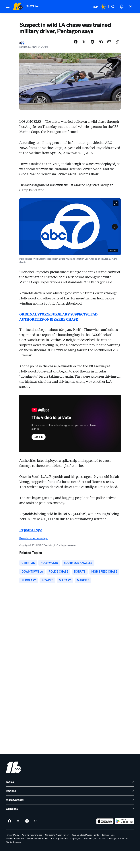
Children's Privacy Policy (57, 835)
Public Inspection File (37, 838)
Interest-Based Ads (15, 838)
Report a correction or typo (33, 538)
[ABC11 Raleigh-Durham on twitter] (18, 821)
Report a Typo (30, 529)
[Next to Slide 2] (115, 227)
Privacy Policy (12, 835)
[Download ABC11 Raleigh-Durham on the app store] (105, 821)
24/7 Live (32, 6)
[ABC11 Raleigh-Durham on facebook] (9, 821)
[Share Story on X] (84, 42)
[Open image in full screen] (115, 203)
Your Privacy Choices (32, 835)
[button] (7, 6)
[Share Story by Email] (109, 42)
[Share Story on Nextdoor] (101, 42)
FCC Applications (59, 838)
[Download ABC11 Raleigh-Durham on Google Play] (124, 821)
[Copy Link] (117, 42)
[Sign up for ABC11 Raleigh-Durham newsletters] (35, 821)
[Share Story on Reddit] (92, 42)
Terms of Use (108, 835)
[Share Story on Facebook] (76, 42)
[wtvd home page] (13, 767)
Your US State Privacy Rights (85, 835)
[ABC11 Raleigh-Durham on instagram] (27, 821)
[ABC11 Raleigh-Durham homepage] (18, 7)
